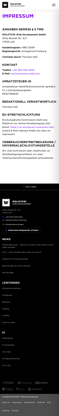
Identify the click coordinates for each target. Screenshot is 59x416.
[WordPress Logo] (25, 382)
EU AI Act (6, 365)
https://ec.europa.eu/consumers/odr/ (32, 127)
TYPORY (6, 315)
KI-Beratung (7, 338)
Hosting (5, 309)
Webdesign (7, 295)
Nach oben (30, 187)
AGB (49, 402)
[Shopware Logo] (35, 389)
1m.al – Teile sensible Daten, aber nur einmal (21, 252)
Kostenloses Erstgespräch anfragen (23, 230)
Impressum (17, 402)
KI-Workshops (8, 345)
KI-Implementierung (11, 358)
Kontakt (15, 410)
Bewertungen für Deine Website (16, 266)
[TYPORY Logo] (8, 382)
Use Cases (6, 352)
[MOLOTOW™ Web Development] (29, 202)
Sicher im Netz (8, 322)
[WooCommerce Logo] (41, 382)
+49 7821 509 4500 (23, 70)
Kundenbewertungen (14, 224)
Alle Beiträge (8, 272)
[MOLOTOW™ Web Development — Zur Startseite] (13, 5)
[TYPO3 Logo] (7, 389)
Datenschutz (29, 402)
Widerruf (41, 402)
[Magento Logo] (20, 389)
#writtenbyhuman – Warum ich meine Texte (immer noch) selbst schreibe (27, 246)
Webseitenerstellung (11, 288)
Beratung (6, 302)
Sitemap (5, 410)
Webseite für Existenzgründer (15, 259)
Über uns (6, 402)
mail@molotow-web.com (25, 73)
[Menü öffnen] (54, 5)
